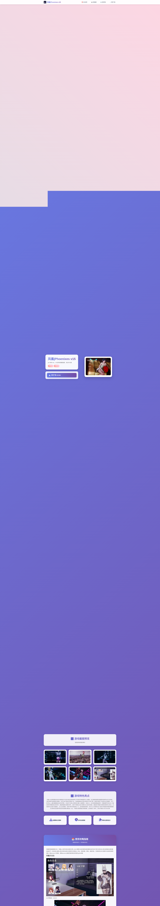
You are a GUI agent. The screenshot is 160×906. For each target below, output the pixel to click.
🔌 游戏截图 (93, 2)
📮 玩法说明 (84, 2)
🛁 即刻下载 (112, 2)
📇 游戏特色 (103, 2)
